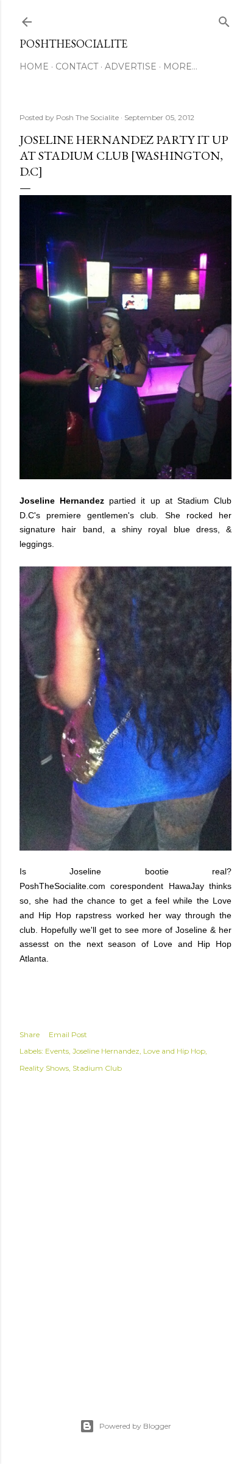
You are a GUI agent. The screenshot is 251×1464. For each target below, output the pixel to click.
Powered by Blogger (135, 1425)
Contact (76, 66)
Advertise (131, 66)
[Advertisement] (125, 1232)
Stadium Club (97, 1068)
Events (57, 1050)
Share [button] (29, 1034)
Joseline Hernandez (106, 1050)
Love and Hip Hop (174, 1050)
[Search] (224, 19)
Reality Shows (44, 1068)
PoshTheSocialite (73, 44)
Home (34, 66)
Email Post (68, 1034)
